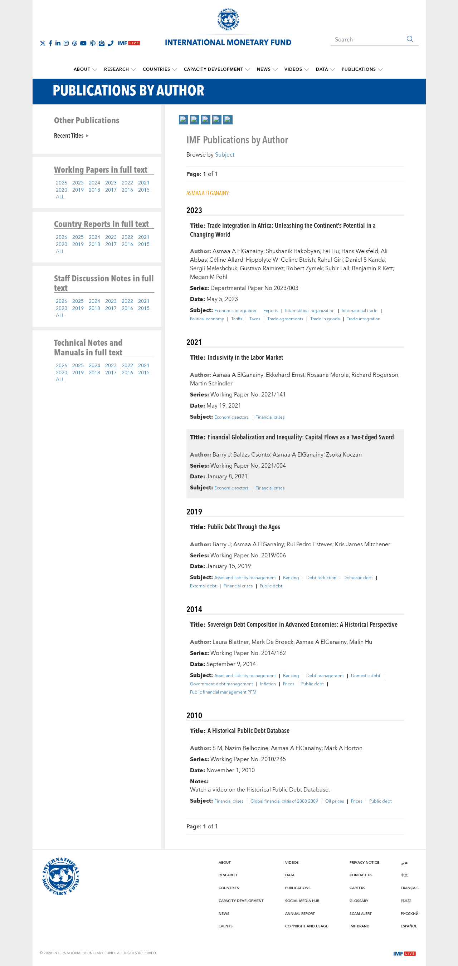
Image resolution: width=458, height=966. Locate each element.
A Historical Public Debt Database (248, 730)
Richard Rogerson (374, 375)
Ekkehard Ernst (285, 375)
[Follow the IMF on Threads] (74, 43)
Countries (156, 69)
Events (226, 926)
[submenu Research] (133, 70)
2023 (111, 183)
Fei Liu (330, 251)
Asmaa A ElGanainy (238, 251)
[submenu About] (95, 70)
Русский (410, 914)
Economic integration (235, 311)
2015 (144, 190)
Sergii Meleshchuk (213, 268)
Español (409, 926)
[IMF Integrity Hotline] (110, 43)
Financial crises (269, 417)
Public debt (271, 586)
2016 (127, 190)
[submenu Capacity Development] (247, 70)
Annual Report (300, 914)
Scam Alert (361, 914)
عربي (404, 862)
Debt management (325, 676)
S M (217, 748)
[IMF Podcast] (93, 43)
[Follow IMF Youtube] (83, 43)
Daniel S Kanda (365, 260)
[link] (183, 119)
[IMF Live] (405, 953)
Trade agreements (285, 319)
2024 (94, 183)
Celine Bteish (298, 260)
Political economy (207, 319)
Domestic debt (358, 578)
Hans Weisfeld (359, 251)
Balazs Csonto (251, 455)
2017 (111, 190)
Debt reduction (321, 578)
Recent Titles (68, 135)
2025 (78, 183)
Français (410, 888)
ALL (60, 197)
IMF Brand (360, 926)
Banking (291, 578)
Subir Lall (337, 268)
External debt (203, 586)
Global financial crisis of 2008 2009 (284, 801)
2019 (78, 190)
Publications (359, 69)
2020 (61, 190)
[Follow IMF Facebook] (50, 43)
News (264, 69)
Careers (357, 888)
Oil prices (334, 801)
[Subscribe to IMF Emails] (101, 43)
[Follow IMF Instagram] (66, 43)
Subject (224, 155)
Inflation (268, 684)
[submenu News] (275, 70)
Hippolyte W (262, 260)
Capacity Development (213, 69)
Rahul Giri (330, 260)
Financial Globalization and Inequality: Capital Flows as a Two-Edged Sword (301, 437)
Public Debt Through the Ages (244, 526)
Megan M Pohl (208, 277)
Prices (288, 684)
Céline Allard (226, 260)
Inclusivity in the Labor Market (245, 357)
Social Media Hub (302, 901)
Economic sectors (231, 417)
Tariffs (236, 319)
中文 (404, 875)
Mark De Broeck (272, 642)
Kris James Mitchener (362, 544)
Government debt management (221, 684)
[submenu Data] (332, 70)
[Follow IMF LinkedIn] (57, 43)
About (82, 69)
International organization (310, 311)
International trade (359, 311)
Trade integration (363, 319)
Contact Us (361, 875)
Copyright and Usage (306, 926)
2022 (127, 183)
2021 (144, 183)
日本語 (406, 901)
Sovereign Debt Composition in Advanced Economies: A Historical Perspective (303, 624)
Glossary (359, 901)
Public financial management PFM (223, 692)
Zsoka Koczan (344, 455)
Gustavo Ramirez (262, 268)
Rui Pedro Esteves (309, 544)
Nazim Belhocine (246, 748)
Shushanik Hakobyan (293, 251)
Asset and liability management (245, 578)
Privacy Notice (364, 862)
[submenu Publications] (380, 70)
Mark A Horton (343, 748)
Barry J (222, 455)
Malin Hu (360, 642)
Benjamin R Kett (372, 268)
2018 (94, 190)
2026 (61, 183)
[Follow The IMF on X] (42, 43)
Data (322, 69)
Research (116, 69)
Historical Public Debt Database (287, 790)
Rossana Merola (328, 375)
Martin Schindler (211, 384)
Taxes (254, 319)
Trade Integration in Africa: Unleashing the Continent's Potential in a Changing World (283, 229)
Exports (270, 311)
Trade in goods (325, 319)
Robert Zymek (304, 268)
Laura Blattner (231, 642)
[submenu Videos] (306, 70)
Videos (293, 69)
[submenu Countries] (174, 70)
